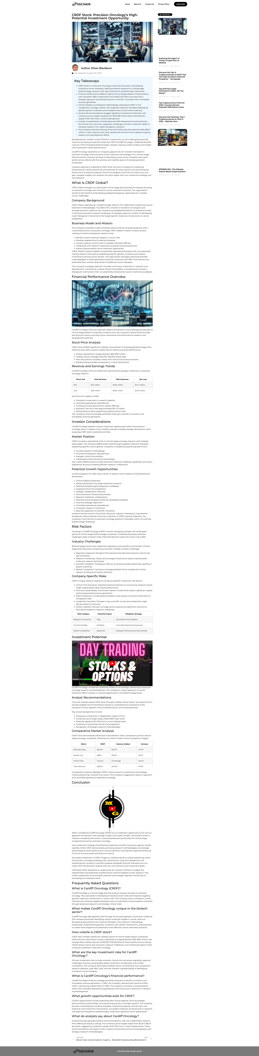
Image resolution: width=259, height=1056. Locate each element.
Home (127, 4)
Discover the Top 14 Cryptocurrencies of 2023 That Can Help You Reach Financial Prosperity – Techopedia (172, 75)
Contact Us (149, 4)
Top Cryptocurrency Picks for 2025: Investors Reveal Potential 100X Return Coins (172, 105)
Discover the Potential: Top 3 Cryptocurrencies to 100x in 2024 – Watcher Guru (172, 119)
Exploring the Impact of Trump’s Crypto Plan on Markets (169, 60)
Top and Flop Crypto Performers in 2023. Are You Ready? (171, 90)
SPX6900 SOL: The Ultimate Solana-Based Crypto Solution (172, 170)
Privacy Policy (163, 4)
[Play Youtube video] (112, 663)
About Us (137, 4)
